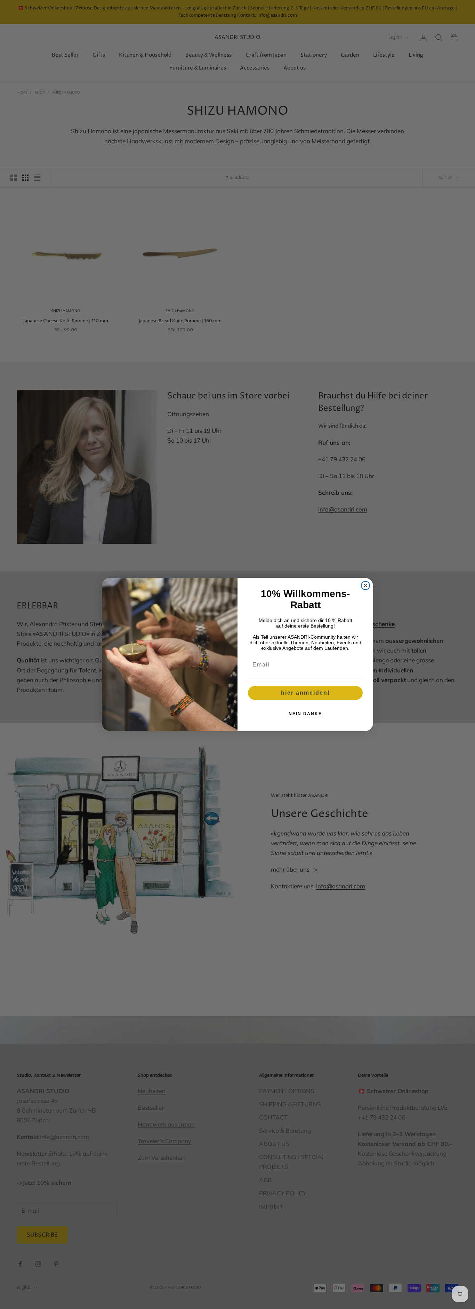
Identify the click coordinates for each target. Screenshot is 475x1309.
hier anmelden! (305, 693)
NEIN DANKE (305, 713)
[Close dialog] (365, 585)
